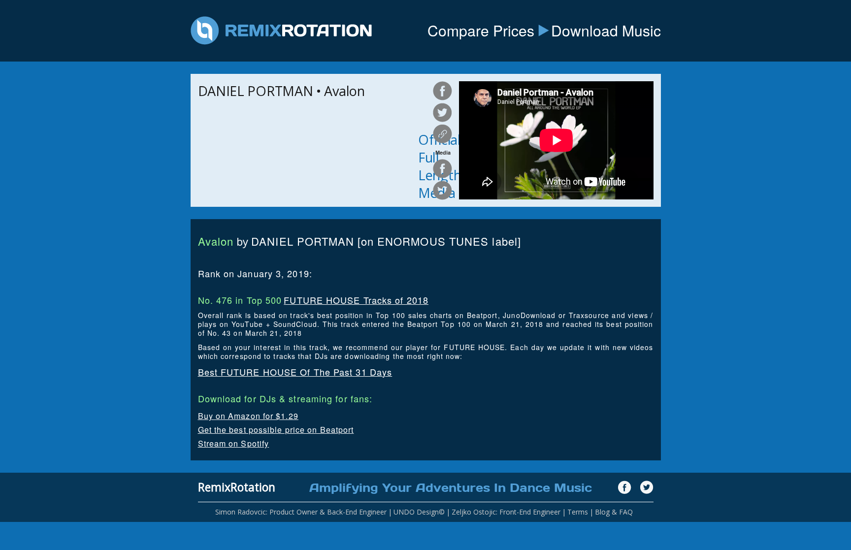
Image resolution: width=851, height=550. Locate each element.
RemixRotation (236, 487)
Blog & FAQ (614, 512)
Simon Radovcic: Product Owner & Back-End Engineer (301, 512)
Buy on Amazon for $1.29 (248, 415)
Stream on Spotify (233, 443)
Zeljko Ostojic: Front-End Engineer (506, 512)
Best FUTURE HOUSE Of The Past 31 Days (295, 371)
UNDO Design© (419, 512)
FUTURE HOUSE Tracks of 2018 (356, 299)
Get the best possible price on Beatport (276, 429)
